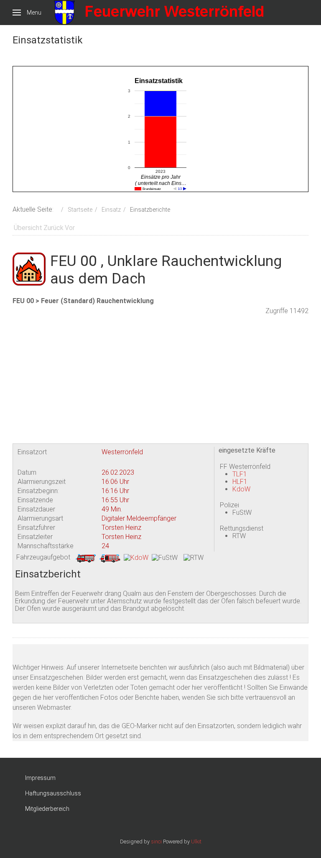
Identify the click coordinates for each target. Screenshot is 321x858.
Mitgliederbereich (47, 808)
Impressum (40, 777)
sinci (156, 841)
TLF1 (239, 474)
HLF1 (239, 482)
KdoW (241, 489)
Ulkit (196, 841)
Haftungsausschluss (53, 793)
